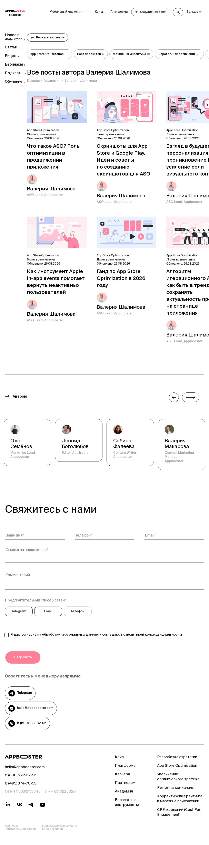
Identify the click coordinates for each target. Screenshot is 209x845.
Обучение (13, 82)
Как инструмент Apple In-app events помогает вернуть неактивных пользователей (56, 282)
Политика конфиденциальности (20, 828)
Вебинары (14, 64)
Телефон (77, 611)
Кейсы (99, 12)
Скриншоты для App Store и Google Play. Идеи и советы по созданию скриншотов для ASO (123, 160)
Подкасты (14, 73)
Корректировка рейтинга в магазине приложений (179, 799)
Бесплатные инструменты (127, 803)
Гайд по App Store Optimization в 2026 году (121, 278)
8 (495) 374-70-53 (20, 783)
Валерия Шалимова (51, 189)
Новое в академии (13, 37)
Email (48, 611)
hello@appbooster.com (35, 708)
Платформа (119, 12)
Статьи (11, 47)
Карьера (122, 774)
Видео (10, 56)
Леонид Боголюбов (75, 444)
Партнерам (125, 783)
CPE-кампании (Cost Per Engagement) (178, 812)
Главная (33, 81)
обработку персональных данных (70, 635)
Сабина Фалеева (124, 444)
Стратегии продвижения (179, 54)
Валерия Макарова (177, 444)
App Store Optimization (49, 54)
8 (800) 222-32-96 (32, 723)
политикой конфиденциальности (154, 635)
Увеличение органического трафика (178, 777)
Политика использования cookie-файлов (60, 828)
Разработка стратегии (177, 757)
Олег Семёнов (21, 444)
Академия (52, 81)
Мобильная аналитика (131, 54)
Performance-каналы (176, 788)
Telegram (18, 611)
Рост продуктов (90, 54)
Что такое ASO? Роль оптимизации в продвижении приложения (53, 157)
